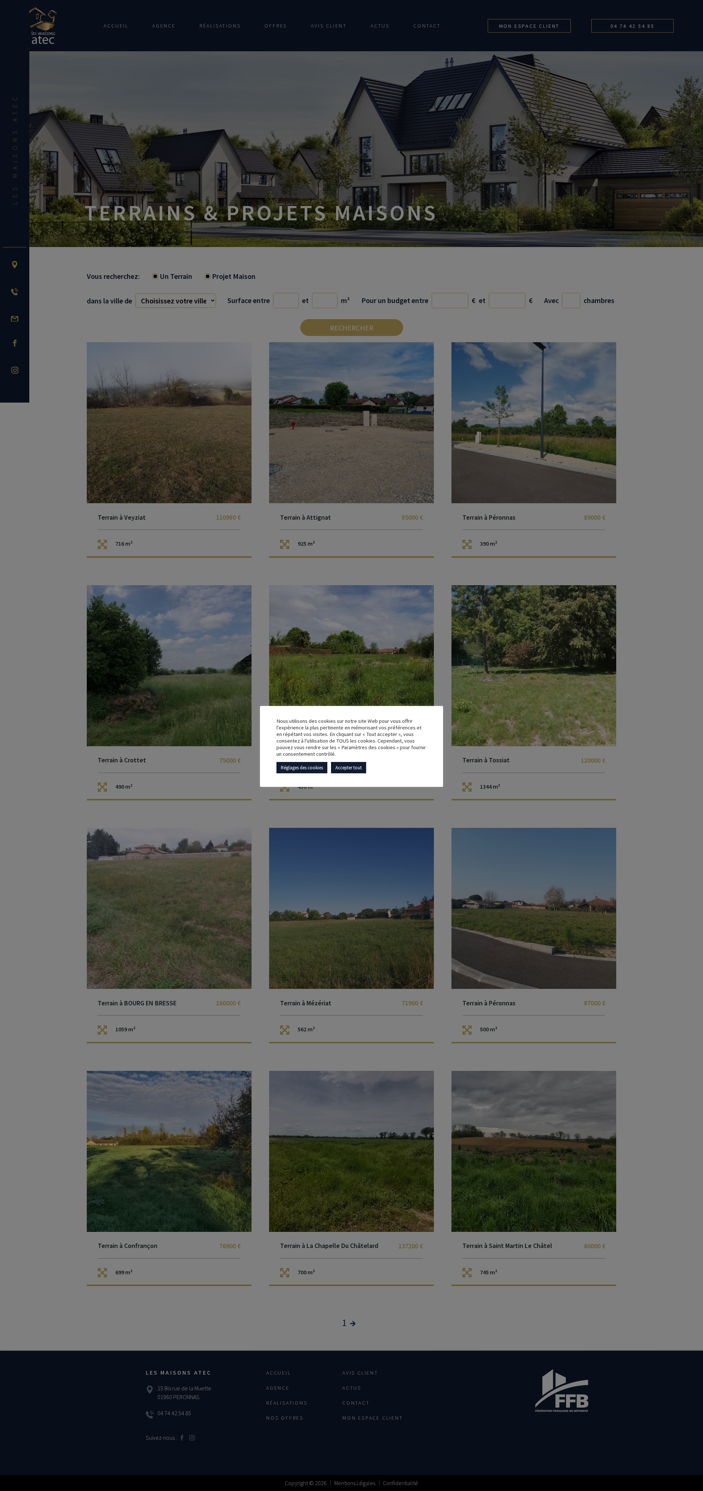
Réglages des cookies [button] (302, 768)
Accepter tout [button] (348, 768)
